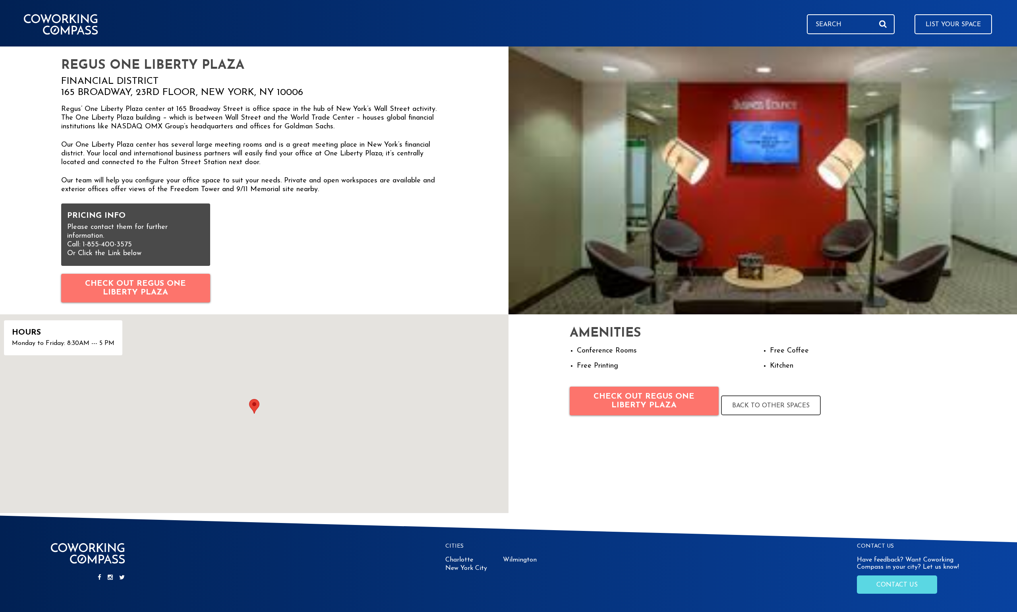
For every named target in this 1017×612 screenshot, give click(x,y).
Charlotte (459, 560)
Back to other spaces (771, 406)
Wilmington (520, 560)
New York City (466, 568)
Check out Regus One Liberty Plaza (135, 288)
